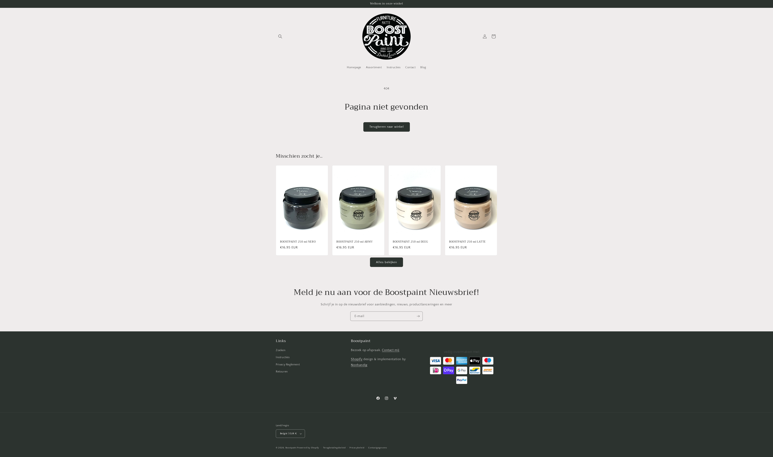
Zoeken (281, 350)
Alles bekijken (386, 262)
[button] (280, 36)
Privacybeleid (356, 448)
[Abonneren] (418, 316)
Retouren (282, 371)
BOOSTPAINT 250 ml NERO (298, 242)
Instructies (283, 357)
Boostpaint (291, 448)
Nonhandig (359, 365)
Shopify (356, 359)
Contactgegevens (377, 448)
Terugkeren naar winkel (386, 126)
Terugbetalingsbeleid (334, 448)
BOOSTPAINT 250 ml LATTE (467, 242)
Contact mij (390, 350)
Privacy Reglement (288, 364)
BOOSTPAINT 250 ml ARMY (354, 242)
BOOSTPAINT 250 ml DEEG (410, 242)
